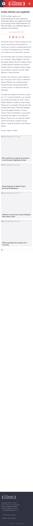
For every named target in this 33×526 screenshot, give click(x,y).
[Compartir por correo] (23, 37)
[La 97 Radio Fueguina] (16, 4)
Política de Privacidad (9, 518)
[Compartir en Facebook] (10, 37)
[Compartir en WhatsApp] (19, 37)
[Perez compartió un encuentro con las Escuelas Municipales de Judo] (16, 149)
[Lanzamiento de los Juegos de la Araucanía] (16, 233)
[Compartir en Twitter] (13, 37)
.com (11, 510)
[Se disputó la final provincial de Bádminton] (16, 177)
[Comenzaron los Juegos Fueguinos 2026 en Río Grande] (16, 205)
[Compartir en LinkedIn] (16, 37)
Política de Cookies (9, 515)
